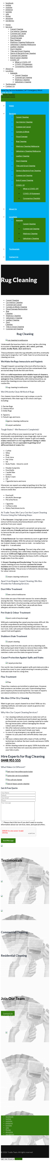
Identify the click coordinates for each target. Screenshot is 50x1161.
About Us (9, 69)
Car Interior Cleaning (18, 31)
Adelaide (13, 73)
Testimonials (11, 84)
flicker (8, 16)
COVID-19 (14, 60)
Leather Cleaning (17, 47)
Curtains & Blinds (17, 36)
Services (9, 27)
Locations (9, 71)
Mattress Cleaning (22, 80)
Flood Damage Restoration (16, 309)
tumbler (9, 12)
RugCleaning (9, 312)
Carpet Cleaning (16, 29)
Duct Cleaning (16, 49)
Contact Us (10, 86)
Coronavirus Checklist (24, 66)
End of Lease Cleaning (19, 58)
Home (8, 25)
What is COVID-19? (23, 62)
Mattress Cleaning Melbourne (22, 42)
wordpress (10, 20)
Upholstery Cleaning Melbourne (23, 44)
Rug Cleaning (15, 40)
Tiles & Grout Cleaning (15, 326)
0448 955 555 (6, 92)
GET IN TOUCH (7, 1159)
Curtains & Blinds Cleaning (16, 307)
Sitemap (9, 1083)
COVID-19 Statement (23, 64)
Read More (15, 1063)
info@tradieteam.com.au (11, 1106)
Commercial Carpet (18, 33)
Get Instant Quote (8, 97)
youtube (9, 7)
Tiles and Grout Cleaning (20, 51)
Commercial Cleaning (18, 55)
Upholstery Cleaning (23, 82)
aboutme (9, 18)
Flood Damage (16, 38)
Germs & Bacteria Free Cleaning (23, 53)
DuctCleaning (9, 323)
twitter (8, 5)
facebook (9, 3)
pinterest (9, 9)
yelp (7, 14)
